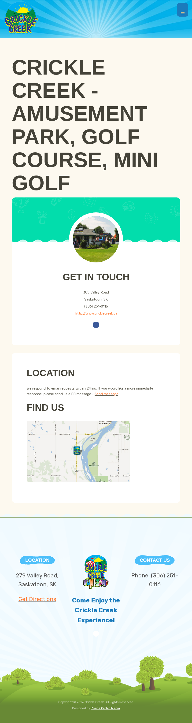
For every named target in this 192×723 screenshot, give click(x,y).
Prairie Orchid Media (105, 708)
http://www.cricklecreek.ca (96, 313)
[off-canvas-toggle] (182, 10)
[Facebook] (96, 635)
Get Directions (37, 599)
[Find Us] (79, 451)
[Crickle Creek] (21, 17)
